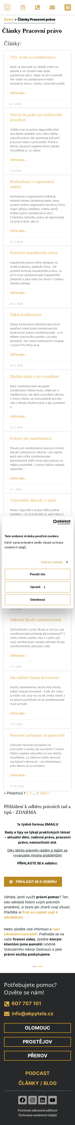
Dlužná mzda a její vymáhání (34, 376)
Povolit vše (37, 574)
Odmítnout (37, 599)
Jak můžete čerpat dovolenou (34, 677)
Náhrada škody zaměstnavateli (35, 619)
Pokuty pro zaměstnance (30, 438)
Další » (45, 793)
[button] (67, 7)
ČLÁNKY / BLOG (37, 1083)
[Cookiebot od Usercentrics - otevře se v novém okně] (53, 522)
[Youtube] (52, 1100)
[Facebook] (22, 1100)
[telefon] (7, 1004)
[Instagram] (32, 1100)
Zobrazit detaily (52, 562)
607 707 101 (26, 1003)
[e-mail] (7, 1014)
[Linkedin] (42, 1100)
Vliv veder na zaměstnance (32, 57)
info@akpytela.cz (32, 1013)
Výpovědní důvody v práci (33, 500)
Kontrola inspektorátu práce (33, 252)
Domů (9, 19)
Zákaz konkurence (25, 314)
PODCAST (37, 1073)
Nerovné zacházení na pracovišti (37, 735)
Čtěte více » (18, 93)
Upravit (35, 586)
